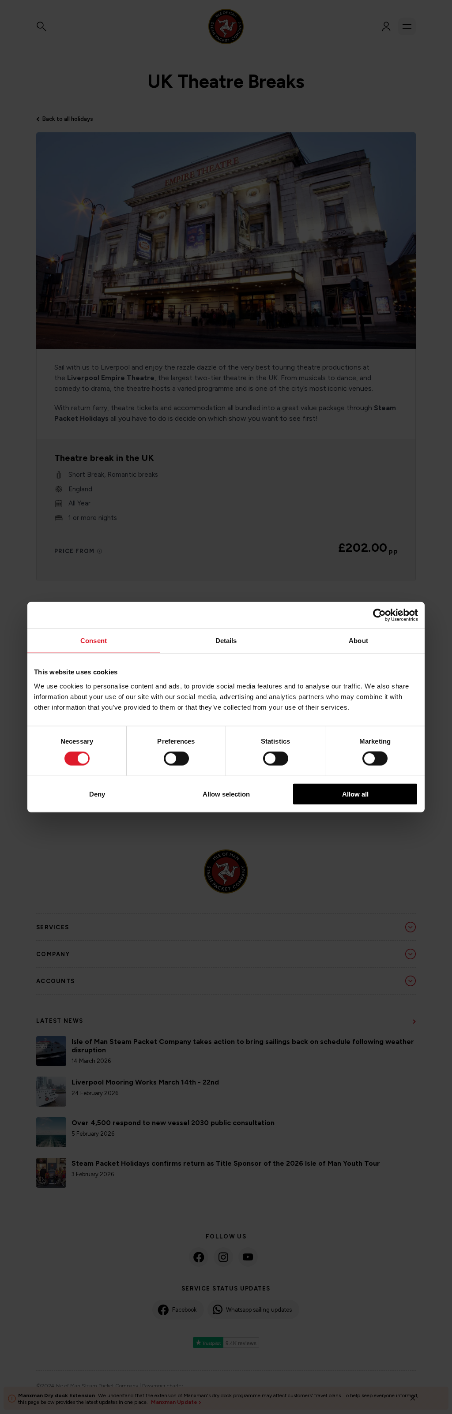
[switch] (176, 759)
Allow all (355, 793)
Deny (97, 793)
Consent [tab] (93, 640)
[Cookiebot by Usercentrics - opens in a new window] (379, 615)
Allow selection (226, 793)
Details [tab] (226, 640)
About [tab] (358, 640)
